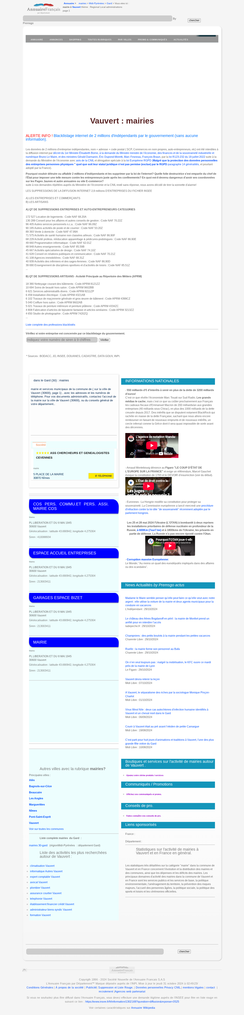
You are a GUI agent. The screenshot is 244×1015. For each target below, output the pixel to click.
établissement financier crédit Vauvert (52, 904)
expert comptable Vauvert (45, 876)
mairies (82, 3)
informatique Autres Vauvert (46, 871)
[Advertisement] (122, 77)
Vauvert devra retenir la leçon (142, 679)
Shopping (75, 40)
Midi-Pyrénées (96, 3)
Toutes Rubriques (100, 40)
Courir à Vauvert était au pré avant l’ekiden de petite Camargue (162, 726)
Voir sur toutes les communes (46, 829)
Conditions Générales (40, 987)
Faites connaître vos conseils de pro (143, 816)
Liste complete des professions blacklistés (50, 324)
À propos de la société (69, 987)
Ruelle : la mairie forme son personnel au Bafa (152, 649)
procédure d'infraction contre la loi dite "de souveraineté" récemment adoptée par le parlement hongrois (169, 509)
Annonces (56, 40)
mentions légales (193, 987)
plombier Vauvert (40, 887)
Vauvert (76, 7)
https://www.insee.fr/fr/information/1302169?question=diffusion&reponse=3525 (132, 1001)
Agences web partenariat (130, 991)
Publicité (91, 987)
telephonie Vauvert (41, 898)
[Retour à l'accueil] (40, 7)
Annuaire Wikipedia (143, 1007)
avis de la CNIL (85, 160)
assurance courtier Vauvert (45, 893)
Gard (109, 3)
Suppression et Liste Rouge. (115, 987)
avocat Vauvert (38, 882)
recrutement (106, 991)
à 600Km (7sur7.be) (149, 530)
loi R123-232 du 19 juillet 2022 (187, 156)
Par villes (124, 40)
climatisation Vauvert (42, 865)
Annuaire (69, 3)
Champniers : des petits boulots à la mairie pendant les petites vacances (167, 635)
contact (210, 987)
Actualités (181, 40)
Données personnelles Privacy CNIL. (158, 987)
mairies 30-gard (38, 845)
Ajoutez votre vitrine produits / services (144, 775)
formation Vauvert (40, 915)
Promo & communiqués (152, 40)
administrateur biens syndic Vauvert (51, 909)
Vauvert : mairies (122, 120)
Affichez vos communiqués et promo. (144, 794)
